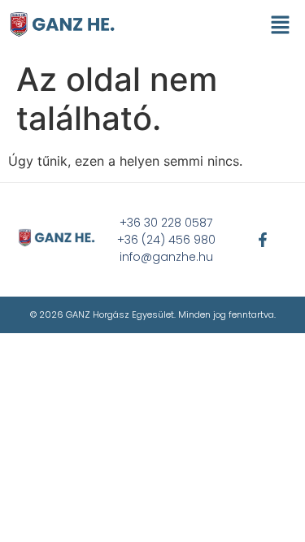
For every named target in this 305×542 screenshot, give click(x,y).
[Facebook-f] (262, 239)
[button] (280, 25)
